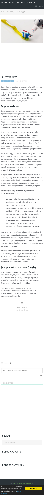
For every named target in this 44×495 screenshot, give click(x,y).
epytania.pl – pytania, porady (18, 2)
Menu (41, 6)
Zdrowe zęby (10, 12)
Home (2, 12)
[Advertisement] (19, 60)
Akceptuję (33, 488)
